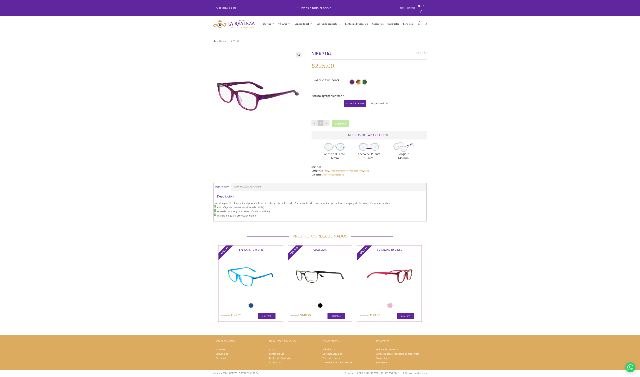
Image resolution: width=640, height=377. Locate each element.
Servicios (411, 8)
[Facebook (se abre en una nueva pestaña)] (419, 6)
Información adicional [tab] (247, 186)
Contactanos (350, 373)
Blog (402, 8)
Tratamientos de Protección (337, 362)
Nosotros (221, 349)
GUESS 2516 (320, 249)
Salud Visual (329, 349)
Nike (366, 170)
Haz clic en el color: (327, 80)
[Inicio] (214, 41)
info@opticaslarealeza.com (414, 373)
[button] (298, 55)
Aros (326, 170)
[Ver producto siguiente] (424, 52)
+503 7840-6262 (391, 373)
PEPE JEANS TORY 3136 (250, 249)
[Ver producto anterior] (418, 52)
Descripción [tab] (222, 186)
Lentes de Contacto (279, 358)
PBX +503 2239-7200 (368, 373)
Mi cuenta (381, 362)
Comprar (340, 123)
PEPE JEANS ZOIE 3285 (389, 249)
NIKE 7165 (234, 41)
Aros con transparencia (332, 174)
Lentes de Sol (276, 353)
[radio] (352, 82)
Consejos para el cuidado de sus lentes (398, 353)
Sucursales (222, 353)
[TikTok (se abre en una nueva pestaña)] (421, 11)
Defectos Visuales (332, 353)
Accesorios (275, 362)
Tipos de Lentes (331, 358)
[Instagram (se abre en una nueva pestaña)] (423, 6)
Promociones (383, 358)
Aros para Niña (356, 170)
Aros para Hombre (338, 170)
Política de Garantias (387, 349)
